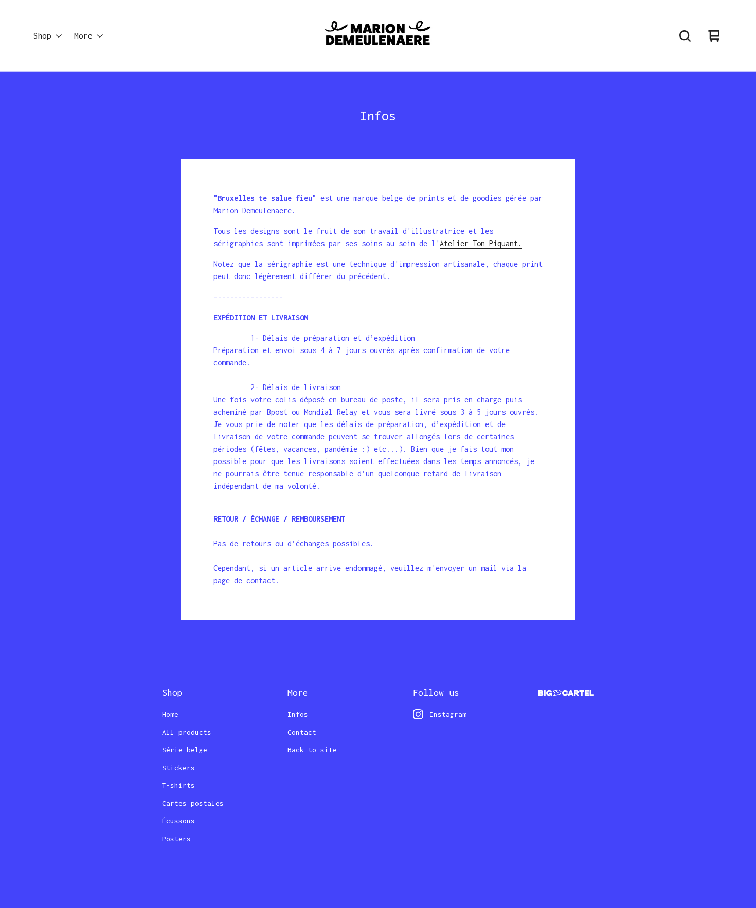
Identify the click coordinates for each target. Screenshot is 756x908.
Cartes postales (193, 803)
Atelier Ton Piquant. (481, 243)
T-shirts (178, 785)
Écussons (178, 821)
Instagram (447, 714)
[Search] (685, 36)
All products (186, 732)
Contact (301, 732)
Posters (176, 839)
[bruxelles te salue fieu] (378, 36)
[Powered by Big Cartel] (566, 692)
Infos (297, 714)
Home (170, 714)
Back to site (312, 750)
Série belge (184, 750)
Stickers (178, 768)
